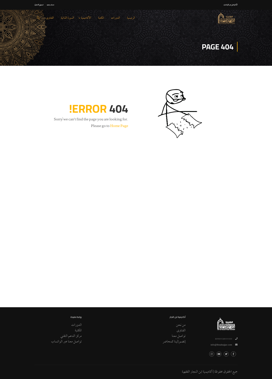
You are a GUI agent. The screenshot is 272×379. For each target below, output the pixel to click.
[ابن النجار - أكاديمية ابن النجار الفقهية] (226, 18)
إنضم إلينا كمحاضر (174, 341)
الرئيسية (131, 18)
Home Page (119, 126)
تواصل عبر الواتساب (230, 5)
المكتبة (101, 18)
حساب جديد (50, 5)
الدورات (115, 18)
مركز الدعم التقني (71, 336)
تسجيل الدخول (38, 5)
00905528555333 (223, 339)
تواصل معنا (179, 336)
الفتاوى (50, 18)
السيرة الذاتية (67, 18)
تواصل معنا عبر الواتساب (66, 341)
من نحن (181, 325)
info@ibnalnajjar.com (221, 345)
